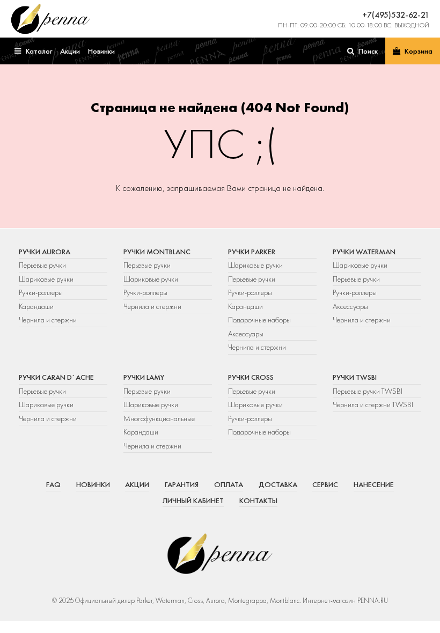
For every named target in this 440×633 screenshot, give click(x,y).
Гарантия (182, 484)
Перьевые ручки (42, 265)
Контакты (258, 500)
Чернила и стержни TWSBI (373, 404)
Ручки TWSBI (355, 377)
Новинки (93, 484)
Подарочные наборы (259, 320)
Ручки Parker (251, 251)
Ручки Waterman (364, 251)
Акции (137, 484)
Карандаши (36, 306)
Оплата (228, 484)
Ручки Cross (251, 377)
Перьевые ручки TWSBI (367, 391)
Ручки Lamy (143, 377)
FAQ (53, 484)
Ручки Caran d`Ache (56, 377)
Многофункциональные (159, 418)
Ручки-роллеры (41, 292)
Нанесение (374, 484)
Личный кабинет (193, 500)
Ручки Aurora (44, 251)
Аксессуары (245, 333)
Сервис (325, 484)
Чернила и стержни (48, 320)
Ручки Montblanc (156, 251)
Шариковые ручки (46, 279)
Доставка (278, 484)
